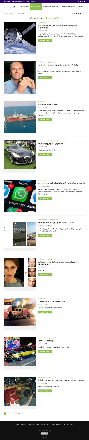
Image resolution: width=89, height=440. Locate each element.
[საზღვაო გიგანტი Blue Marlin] (20, 117)
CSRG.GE (33, 1)
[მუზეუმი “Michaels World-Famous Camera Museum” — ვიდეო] (20, 393)
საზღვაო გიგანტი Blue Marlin (49, 104)
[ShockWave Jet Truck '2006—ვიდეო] (20, 314)
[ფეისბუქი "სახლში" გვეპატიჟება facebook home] (20, 235)
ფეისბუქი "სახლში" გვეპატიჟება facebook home (56, 223)
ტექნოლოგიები (35, 6)
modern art (41, 141)
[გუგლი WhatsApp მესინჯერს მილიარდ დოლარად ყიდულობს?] (20, 196)
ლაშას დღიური (42, 219)
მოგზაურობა (41, 338)
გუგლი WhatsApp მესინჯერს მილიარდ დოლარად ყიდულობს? (61, 183)
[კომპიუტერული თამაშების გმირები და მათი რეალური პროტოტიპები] (20, 274)
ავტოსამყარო (51, 141)
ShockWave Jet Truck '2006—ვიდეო (51, 301)
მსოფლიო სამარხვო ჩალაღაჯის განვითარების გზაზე (58, 65)
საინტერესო (24, 6)
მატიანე (80, 6)
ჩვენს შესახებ (7, 1)
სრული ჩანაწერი (44, 40)
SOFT (45, 30)
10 (19, 414)
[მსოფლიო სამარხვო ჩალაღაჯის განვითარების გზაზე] (20, 77)
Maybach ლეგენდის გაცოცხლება (50, 144)
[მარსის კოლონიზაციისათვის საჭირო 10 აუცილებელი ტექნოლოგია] (20, 38)
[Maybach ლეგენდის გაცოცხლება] (20, 156)
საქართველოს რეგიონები (50, 6)
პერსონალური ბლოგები (68, 6)
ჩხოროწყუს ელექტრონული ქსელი (20, 1)
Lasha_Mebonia (48, 186)
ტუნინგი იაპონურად (45, 341)
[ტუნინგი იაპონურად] (20, 353)
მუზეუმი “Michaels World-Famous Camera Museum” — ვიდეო (61, 380)
